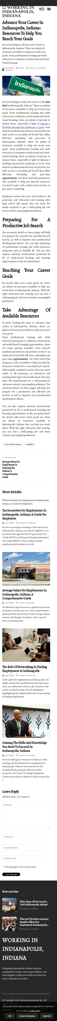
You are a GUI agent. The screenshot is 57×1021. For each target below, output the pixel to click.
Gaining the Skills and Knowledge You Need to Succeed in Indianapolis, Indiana (24, 746)
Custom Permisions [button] (27, 1016)
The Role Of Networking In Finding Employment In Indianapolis (24, 669)
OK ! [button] (10, 1016)
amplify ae (30, 444)
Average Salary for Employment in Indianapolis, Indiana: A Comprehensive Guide (24, 594)
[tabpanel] (26, 86)
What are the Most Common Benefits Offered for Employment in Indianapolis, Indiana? (34, 922)
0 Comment (8, 70)
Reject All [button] (46, 1016)
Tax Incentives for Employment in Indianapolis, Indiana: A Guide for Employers (24, 514)
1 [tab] (26, 91)
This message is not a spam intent (20, 866)
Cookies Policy (34, 1011)
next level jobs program (13, 444)
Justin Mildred (9, 68)
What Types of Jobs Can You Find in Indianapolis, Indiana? (34, 903)
